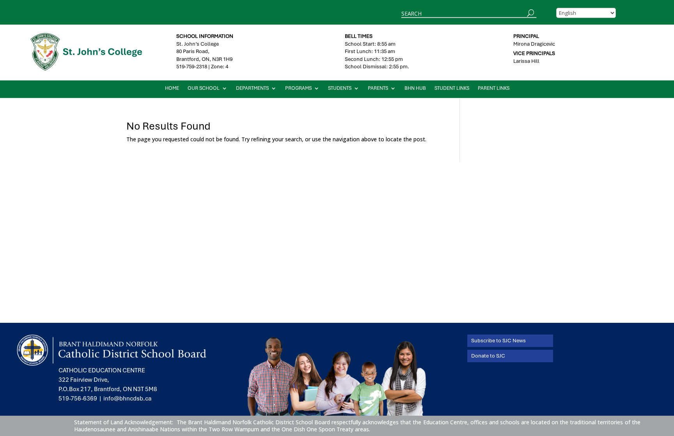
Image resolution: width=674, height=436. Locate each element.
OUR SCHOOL (204, 88)
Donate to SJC (488, 355)
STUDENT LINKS (452, 88)
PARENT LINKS (493, 88)
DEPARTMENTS (252, 88)
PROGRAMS (298, 88)
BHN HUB (415, 88)
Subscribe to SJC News (498, 340)
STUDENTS (339, 88)
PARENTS (378, 88)
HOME (172, 88)
